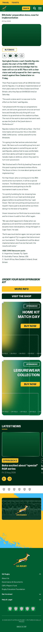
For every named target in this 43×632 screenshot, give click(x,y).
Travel (5, 3)
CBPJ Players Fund (9, 586)
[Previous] (4, 479)
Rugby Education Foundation (13, 589)
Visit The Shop (21, 296)
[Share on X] (4, 55)
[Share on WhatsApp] (21, 55)
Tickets (15, 3)
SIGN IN (26, 8)
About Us (5, 578)
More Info (22, 288)
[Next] (9, 479)
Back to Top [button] (21, 626)
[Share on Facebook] (16, 55)
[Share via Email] (10, 55)
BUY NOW (30, 325)
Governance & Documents (12, 582)
